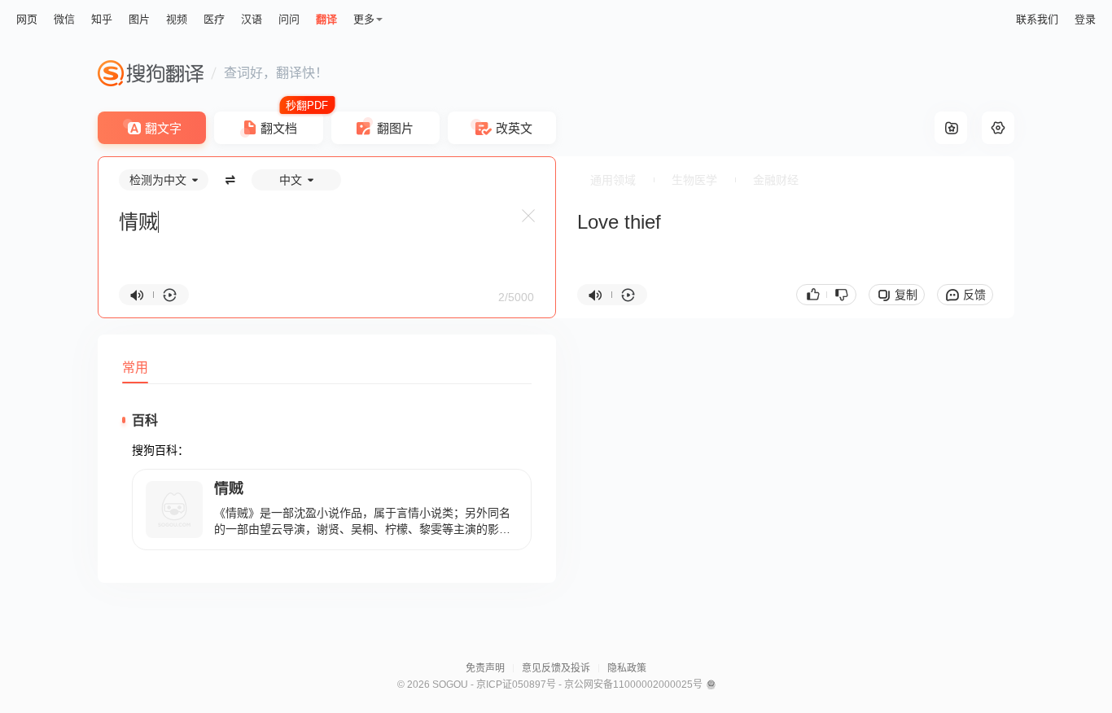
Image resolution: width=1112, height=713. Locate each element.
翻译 (326, 19)
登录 (1085, 19)
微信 (64, 19)
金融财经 (776, 179)
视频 (176, 19)
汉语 (251, 19)
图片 (139, 19)
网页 (26, 19)
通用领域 (613, 179)
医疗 (214, 19)
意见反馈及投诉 (556, 668)
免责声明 (485, 668)
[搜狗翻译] (151, 73)
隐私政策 (626, 668)
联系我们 (1037, 19)
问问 (289, 19)
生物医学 (694, 179)
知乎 (101, 19)
